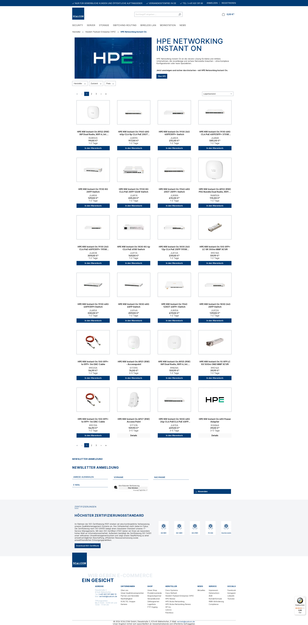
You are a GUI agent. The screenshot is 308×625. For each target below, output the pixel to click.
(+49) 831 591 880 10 (107, 594)
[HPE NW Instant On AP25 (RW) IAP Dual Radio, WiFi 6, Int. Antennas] (174, 342)
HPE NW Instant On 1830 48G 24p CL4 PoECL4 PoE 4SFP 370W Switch (174, 420)
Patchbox (169, 613)
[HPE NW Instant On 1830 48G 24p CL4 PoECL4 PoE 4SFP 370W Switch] (174, 400)
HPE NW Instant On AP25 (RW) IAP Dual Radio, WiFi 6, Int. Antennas (174, 363)
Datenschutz (214, 593)
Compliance (213, 604)
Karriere (124, 604)
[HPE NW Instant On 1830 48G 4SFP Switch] (133, 285)
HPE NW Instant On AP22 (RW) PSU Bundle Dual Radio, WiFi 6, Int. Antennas (215, 190)
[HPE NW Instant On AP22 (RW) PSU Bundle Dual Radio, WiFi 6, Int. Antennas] (215, 170)
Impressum (213, 590)
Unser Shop (152, 590)
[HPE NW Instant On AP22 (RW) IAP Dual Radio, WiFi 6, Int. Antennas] (93, 112)
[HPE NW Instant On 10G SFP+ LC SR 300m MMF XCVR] (215, 227)
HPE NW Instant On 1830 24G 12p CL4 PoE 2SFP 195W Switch (174, 248)
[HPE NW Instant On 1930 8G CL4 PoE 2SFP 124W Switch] (133, 170)
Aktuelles (201, 590)
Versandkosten (153, 599)
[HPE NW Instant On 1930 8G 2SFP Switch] (93, 170)
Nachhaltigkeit (126, 599)
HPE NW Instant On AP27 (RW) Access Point (134, 420)
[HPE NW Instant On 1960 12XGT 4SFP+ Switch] (174, 285)
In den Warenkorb (93, 148)
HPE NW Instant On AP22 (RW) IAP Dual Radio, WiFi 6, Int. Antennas (93, 133)
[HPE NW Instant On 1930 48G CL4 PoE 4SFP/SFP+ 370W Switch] (215, 112)
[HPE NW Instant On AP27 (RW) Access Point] (133, 400)
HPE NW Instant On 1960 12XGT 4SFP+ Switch (174, 305)
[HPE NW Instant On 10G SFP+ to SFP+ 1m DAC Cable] (93, 400)
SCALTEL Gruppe (128, 601)
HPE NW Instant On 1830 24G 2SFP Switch (214, 305)
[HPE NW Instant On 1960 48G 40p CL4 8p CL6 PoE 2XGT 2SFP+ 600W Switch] (133, 112)
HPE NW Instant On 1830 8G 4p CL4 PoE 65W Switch (133, 248)
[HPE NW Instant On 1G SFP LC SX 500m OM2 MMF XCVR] (215, 342)
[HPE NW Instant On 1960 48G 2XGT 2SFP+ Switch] (174, 170)
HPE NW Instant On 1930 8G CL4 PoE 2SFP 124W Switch (133, 190)
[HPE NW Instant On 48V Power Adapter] (215, 400)
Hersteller (78, 83)
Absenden (202, 491)
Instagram (231, 593)
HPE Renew (170, 599)
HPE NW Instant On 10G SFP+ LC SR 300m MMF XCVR (215, 248)
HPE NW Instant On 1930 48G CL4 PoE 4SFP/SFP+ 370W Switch (214, 133)
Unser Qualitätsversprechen (132, 593)
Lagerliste (151, 604)
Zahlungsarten (153, 601)
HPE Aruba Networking (174, 601)
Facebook (231, 590)
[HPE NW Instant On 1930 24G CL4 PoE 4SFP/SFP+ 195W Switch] (93, 227)
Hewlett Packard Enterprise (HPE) (179, 596)
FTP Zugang (152, 607)
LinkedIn (230, 596)
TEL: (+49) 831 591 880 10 (195, 3)
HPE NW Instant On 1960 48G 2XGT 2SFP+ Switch (174, 190)
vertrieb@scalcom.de (108, 596)
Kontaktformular (215, 599)
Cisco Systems (171, 590)
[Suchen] (180, 14)
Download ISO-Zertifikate (87, 546)
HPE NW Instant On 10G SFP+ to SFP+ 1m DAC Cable (93, 420)
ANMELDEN (212, 3)
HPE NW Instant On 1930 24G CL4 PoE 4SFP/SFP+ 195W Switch (93, 248)
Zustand (94, 83)
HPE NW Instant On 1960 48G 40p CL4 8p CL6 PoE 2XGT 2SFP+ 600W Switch (133, 133)
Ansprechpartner (154, 596)
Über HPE (162, 76)
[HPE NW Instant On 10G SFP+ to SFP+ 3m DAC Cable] (93, 342)
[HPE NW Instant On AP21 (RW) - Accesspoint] (133, 342)
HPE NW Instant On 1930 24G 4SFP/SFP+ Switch (174, 133)
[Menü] (304, 597)
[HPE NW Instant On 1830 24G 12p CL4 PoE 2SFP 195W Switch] (174, 227)
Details (133, 435)
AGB (210, 596)
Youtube (230, 599)
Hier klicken (133, 488)
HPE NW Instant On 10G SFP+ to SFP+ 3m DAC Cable (93, 362)
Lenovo (168, 610)
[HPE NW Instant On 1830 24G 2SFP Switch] (215, 285)
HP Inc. (168, 607)
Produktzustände (154, 593)
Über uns (124, 590)
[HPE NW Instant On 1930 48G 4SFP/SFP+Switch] (93, 285)
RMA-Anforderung (216, 601)
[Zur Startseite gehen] (84, 14)
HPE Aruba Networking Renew (178, 604)
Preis (108, 83)
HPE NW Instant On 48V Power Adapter (215, 420)
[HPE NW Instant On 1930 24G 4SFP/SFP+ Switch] (174, 112)
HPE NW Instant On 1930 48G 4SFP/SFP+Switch (93, 305)
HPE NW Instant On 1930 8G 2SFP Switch (93, 190)
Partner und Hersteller (130, 596)
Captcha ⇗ (140, 490)
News (200, 586)
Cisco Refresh (171, 593)
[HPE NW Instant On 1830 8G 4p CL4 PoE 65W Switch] (133, 227)
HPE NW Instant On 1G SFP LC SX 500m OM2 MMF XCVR (214, 362)
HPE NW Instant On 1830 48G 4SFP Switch (133, 305)
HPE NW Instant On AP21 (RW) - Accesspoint (134, 362)
